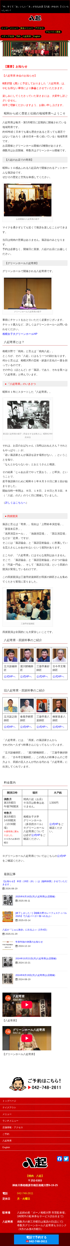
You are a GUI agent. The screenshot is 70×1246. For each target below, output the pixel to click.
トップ (4, 28)
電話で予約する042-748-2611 (36, 1239)
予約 (18, 36)
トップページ (9, 1101)
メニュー (14, 28)
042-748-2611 (25, 1193)
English (36, 36)
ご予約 (5, 1134)
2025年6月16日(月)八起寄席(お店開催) (35, 896)
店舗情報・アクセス (12, 1127)
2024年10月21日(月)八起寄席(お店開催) (35, 958)
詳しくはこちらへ (15, 502)
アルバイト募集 (53, 32)
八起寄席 (26, 36)
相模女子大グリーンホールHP (19, 334)
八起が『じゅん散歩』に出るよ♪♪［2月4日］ (25, 929)
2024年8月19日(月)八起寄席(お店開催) (35, 975)
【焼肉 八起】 (35, 1175)
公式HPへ (9, 676)
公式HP (35, 835)
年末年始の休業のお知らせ (29, 941)
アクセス (39, 28)
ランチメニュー (10, 1120)
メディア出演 (7, 36)
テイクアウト (9, 1107)
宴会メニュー (26, 28)
